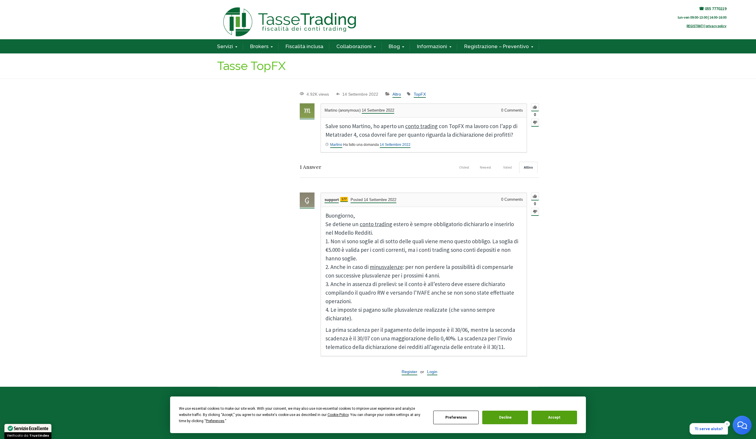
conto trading (421, 126)
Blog (394, 46)
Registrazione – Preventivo (496, 46)
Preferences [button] (215, 421)
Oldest (464, 167)
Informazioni (432, 46)
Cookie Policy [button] (338, 415)
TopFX (420, 94)
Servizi (225, 46)
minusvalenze (386, 266)
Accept (554, 417)
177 (344, 199)
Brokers (259, 46)
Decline (505, 417)
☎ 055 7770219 (712, 8)
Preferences (456, 417)
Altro (396, 94)
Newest (485, 167)
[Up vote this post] (535, 107)
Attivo (528, 167)
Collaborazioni (354, 46)
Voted (507, 167)
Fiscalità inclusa (304, 46)
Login (432, 371)
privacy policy (716, 26)
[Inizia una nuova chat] (742, 425)
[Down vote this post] (535, 123)
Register (409, 371)
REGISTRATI (695, 26)
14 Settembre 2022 (395, 145)
